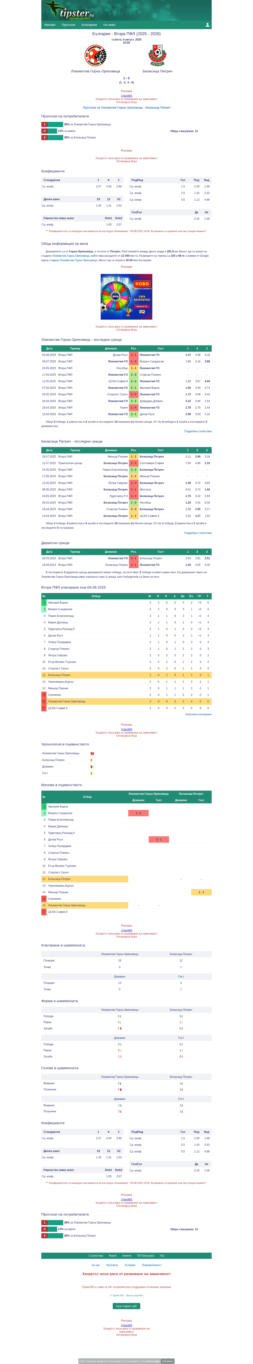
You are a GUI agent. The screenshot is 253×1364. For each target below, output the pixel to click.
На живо (109, 25)
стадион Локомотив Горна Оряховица (73, 260)
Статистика (96, 1255)
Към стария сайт (126, 1306)
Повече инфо (153, 1361)
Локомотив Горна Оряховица (70, 255)
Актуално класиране (199, 714)
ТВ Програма (145, 1255)
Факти (113, 1255)
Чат (162, 1255)
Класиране (89, 25)
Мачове (49, 25)
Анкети (126, 1255)
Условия (130, 1265)
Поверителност (151, 1265)
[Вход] (207, 25)
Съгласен (167, 1361)
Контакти (112, 1265)
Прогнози (68, 25)
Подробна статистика (198, 431)
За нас (96, 1265)
